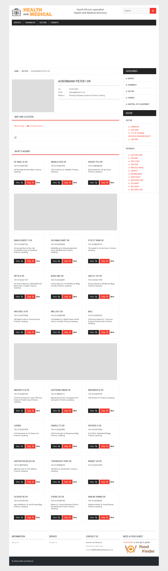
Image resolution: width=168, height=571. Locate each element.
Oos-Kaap (134, 183)
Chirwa (17, 425)
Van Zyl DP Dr (95, 276)
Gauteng (134, 139)
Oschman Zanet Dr (60, 240)
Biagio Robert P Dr (23, 240)
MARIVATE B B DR (21, 390)
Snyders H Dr (94, 425)
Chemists (55, 23)
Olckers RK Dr (21, 497)
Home (16, 71)
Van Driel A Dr (21, 311)
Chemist (131, 98)
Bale (90, 311)
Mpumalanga (136, 174)
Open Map (19, 126)
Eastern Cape (136, 155)
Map (29, 182)
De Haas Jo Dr (20, 162)
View (18, 182)
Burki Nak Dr (57, 276)
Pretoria (134, 130)
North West (135, 177)
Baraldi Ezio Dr (58, 162)
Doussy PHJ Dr (95, 162)
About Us (15, 542)
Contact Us (53, 542)
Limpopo (134, 171)
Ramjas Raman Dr (96, 497)
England (134, 158)
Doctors (43, 23)
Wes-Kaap (134, 186)
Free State (135, 161)
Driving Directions (36, 126)
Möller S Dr (57, 311)
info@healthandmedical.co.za (102, 550)
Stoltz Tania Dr (96, 240)
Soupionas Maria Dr (60, 390)
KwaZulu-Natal (137, 168)
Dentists (17, 23)
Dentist (131, 78)
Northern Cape (136, 180)
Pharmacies (30, 23)
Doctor (25, 71)
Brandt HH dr (95, 461)
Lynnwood (134, 127)
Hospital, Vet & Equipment (138, 104)
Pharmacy (132, 85)
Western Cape (136, 190)
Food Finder (128, 542)
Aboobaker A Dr (95, 390)
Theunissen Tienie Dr (61, 461)
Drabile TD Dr (57, 425)
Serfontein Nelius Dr (24, 461)
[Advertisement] (84, 46)
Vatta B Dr (19, 276)
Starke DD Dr (57, 497)
